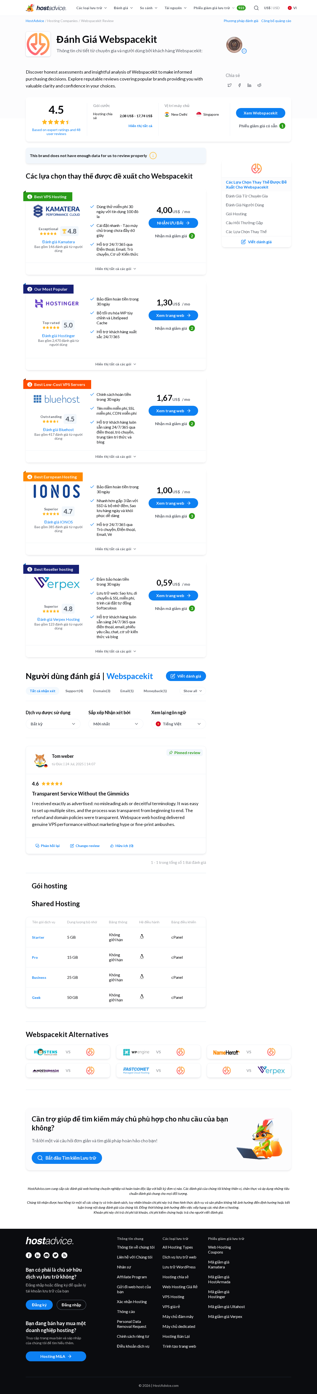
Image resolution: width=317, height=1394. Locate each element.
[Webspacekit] (38, 44)
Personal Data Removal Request (131, 1324)
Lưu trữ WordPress (179, 1266)
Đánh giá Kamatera (58, 241)
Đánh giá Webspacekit (106, 39)
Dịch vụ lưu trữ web (179, 1257)
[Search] (256, 8)
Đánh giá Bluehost (58, 429)
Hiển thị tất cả (140, 126)
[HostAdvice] (46, 8)
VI (295, 8)
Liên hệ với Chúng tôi (134, 1257)
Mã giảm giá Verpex (225, 1316)
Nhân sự (124, 1266)
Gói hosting (236, 213)
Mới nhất (101, 723)
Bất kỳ (37, 723)
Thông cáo (126, 1311)
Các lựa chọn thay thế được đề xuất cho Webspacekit (256, 184)
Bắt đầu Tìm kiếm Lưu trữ (71, 1158)
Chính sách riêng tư (133, 1336)
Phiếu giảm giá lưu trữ (219, 8)
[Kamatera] (57, 211)
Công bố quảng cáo (276, 21)
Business (39, 978)
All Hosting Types (177, 1247)
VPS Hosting (173, 1296)
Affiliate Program (132, 1276)
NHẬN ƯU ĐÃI (170, 222)
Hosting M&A (52, 1356)
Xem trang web (170, 315)
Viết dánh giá (189, 676)
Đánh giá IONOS (58, 521)
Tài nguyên (173, 8)
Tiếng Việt (172, 723)
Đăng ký (39, 1304)
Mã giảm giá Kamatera (218, 1264)
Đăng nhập (71, 1304)
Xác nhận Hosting (132, 1301)
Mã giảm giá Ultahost (226, 1306)
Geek (36, 998)
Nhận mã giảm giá (174, 235)
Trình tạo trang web (179, 1346)
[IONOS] (57, 491)
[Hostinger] (57, 303)
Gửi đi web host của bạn (134, 1289)
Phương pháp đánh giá (241, 21)
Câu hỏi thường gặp (244, 222)
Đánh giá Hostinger (58, 335)
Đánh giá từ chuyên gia (247, 195)
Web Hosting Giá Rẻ (180, 1286)
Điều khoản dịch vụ (133, 1346)
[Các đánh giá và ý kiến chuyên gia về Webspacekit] (230, 85)
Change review (88, 846)
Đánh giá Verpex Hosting (58, 619)
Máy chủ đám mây (177, 1316)
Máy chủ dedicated (178, 1326)
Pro (35, 957)
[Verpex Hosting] (57, 584)
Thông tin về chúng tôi (136, 1247)
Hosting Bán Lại (176, 1336)
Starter (38, 937)
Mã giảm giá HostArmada (219, 1279)
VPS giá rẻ (171, 1306)
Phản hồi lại (50, 846)
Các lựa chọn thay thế (246, 231)
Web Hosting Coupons (219, 1249)
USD (272, 8)
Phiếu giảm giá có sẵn (261, 125)
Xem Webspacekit (261, 112)
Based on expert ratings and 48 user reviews (56, 132)
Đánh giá (121, 8)
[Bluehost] (57, 399)
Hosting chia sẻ (175, 1276)
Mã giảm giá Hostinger (218, 1294)
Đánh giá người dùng (245, 204)
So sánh (146, 8)
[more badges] (244, 51)
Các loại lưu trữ (89, 8)
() (124, 846)
